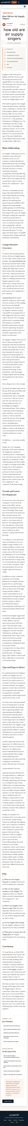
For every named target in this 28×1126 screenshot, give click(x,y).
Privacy (12, 1122)
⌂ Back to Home (8, 1101)
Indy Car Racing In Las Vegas (11, 1041)
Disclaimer (21, 1120)
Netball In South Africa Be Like (11, 1033)
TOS (17, 1122)
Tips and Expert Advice (12, 61)
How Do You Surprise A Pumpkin (12, 1071)
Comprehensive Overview (13, 55)
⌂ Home (14, 2)
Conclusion (9, 67)
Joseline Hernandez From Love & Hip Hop (12, 1061)
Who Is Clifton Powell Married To (12, 1029)
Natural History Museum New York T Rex (13, 1066)
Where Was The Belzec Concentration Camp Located (11, 1056)
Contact (15, 1120)
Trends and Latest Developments (15, 58)
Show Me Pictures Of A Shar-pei (12, 1026)
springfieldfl (5, 2)
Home (5, 1120)
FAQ (8, 64)
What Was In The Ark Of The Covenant (11, 1037)
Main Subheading (11, 52)
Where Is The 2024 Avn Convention (13, 1074)
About (10, 1120)
